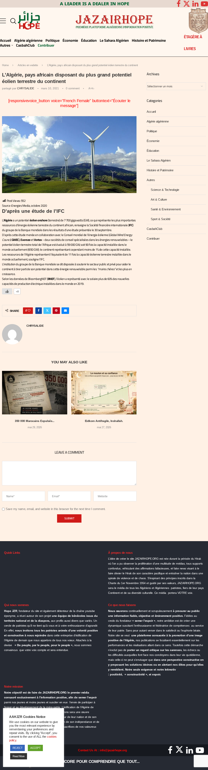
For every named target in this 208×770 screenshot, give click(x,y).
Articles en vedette (28, 65)
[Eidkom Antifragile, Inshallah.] (103, 392)
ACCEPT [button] (35, 747)
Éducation (153, 151)
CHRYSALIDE (25, 88)
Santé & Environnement (166, 209)
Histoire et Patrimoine (160, 170)
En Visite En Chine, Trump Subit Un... (71, 761)
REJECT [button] (17, 747)
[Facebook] (178, 4)
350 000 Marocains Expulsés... (34, 421)
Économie (153, 141)
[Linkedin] (195, 4)
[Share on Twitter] (47, 310)
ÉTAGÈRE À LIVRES (193, 42)
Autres (151, 180)
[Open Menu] (3, 21)
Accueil (151, 112)
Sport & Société (160, 219)
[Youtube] (199, 752)
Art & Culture (159, 199)
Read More (19, 756)
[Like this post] (29, 310)
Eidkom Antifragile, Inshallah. (104, 421)
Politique (152, 131)
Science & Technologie (165, 190)
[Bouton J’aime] (7, 291)
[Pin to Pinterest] (56, 310)
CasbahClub (154, 229)
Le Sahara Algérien (158, 160)
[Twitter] (186, 4)
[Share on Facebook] (38, 310)
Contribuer (153, 238)
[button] (7, 402)
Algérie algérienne (158, 121)
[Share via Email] (65, 310)
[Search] (12, 21)
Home (5, 65)
